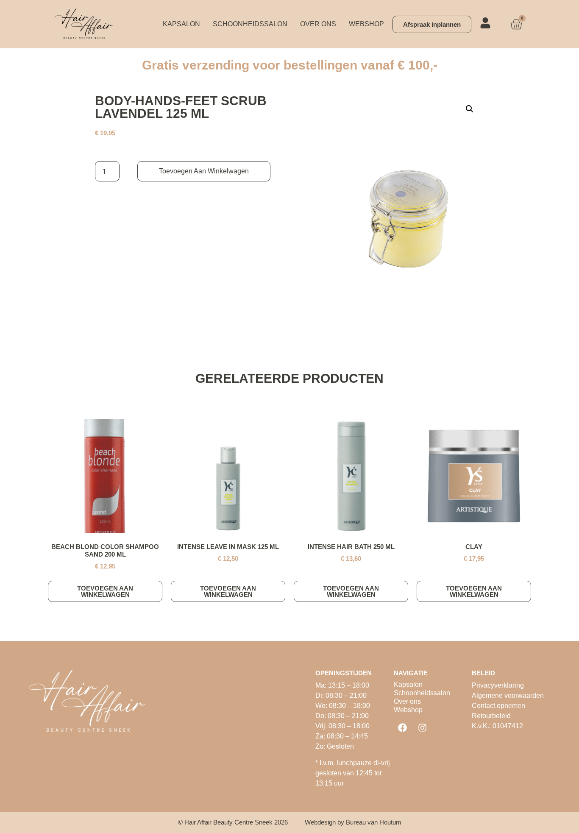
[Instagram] (422, 727)
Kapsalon (181, 24)
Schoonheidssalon (250, 24)
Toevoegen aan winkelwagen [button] (105, 591)
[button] (469, 109)
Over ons (318, 24)
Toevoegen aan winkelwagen (204, 171)
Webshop (366, 24)
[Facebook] (403, 727)
